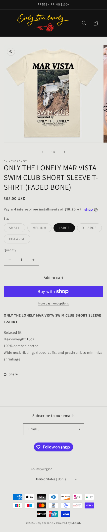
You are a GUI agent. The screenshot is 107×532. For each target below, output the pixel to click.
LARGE (64, 228)
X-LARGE (92, 228)
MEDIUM (42, 228)
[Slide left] (42, 152)
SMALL (17, 228)
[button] (9, 23)
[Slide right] (64, 152)
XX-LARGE (19, 239)
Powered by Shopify (69, 523)
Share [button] (13, 374)
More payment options (53, 303)
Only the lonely (45, 523)
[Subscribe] (78, 429)
